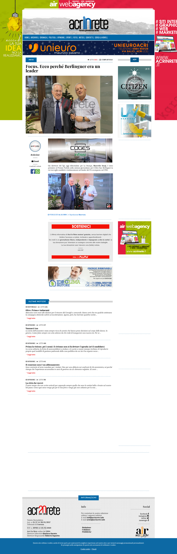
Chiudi (94, 549)
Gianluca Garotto (50, 533)
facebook (144, 514)
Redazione (86, 527)
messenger (143, 520)
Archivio (34, 37)
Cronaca (43, 37)
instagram (143, 516)
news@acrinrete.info (96, 520)
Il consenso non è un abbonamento (43, 365)
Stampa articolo (107, 60)
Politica (52, 37)
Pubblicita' (87, 532)
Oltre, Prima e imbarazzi (37, 310)
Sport (68, 37)
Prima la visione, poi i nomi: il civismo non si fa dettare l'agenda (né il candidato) (65, 346)
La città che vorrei (34, 383)
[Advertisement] (134, 178)
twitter (144, 518)
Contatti (89, 37)
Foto (75, 37)
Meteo (81, 37)
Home (27, 37)
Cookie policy (85, 549)
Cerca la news (100, 37)
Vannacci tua (32, 328)
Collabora (86, 530)
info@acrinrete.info (95, 518)
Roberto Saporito (52, 536)
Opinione (60, 37)
